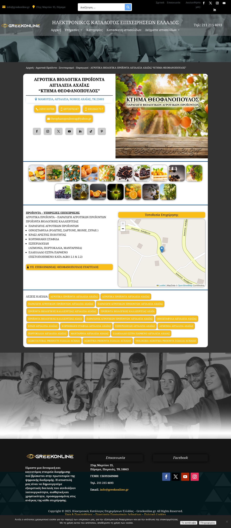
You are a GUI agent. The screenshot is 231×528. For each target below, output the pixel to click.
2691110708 (46, 109)
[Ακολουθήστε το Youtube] (224, 3)
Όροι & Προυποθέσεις (79, 514)
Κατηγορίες (94, 30)
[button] (162, 249)
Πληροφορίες (207, 522)
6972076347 (71, 109)
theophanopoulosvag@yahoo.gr (71, 118)
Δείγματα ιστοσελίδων (161, 30)
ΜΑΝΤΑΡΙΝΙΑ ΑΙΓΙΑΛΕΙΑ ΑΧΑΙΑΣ (89, 333)
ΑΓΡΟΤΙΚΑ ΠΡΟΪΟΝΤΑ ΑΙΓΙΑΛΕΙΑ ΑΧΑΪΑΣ (74, 296)
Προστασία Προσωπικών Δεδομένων (118, 514)
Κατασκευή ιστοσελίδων (124, 30)
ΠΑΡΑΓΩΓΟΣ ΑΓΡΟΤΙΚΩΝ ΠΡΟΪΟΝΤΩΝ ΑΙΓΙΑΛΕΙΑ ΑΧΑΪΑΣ (119, 318)
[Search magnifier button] (128, 7)
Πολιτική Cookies (155, 514)
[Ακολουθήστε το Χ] (210, 3)
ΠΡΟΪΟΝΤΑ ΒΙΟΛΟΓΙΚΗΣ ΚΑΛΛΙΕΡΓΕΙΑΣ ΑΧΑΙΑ (55, 318)
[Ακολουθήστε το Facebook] (203, 3)
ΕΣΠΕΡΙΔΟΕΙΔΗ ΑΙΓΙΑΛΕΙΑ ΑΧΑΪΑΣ (135, 326)
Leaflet (162, 285)
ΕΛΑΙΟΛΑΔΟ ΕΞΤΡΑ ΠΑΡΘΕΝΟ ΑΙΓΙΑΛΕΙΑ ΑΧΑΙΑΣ (141, 333)
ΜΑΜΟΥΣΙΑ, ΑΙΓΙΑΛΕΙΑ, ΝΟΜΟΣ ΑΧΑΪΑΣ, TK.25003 (71, 99)
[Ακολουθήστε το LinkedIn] (214, 10)
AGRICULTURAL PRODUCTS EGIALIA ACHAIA (54, 340)
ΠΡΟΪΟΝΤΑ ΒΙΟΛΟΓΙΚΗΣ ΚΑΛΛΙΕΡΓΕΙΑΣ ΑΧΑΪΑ (128, 311)
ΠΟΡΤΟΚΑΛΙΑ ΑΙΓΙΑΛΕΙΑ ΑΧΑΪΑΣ (47, 333)
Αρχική (56, 30)
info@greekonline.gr (18, 7)
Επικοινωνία (173, 2)
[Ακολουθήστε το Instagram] (217, 3)
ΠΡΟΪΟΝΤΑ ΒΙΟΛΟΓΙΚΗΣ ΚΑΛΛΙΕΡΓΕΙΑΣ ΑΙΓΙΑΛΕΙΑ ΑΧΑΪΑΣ (62, 311)
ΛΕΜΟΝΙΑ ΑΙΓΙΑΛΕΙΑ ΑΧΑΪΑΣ (176, 326)
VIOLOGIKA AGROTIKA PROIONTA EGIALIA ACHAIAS (165, 340)
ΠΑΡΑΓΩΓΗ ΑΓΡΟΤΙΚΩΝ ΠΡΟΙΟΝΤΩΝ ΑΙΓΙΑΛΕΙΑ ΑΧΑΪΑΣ (130, 303)
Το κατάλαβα (188, 522)
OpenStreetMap (185, 285)
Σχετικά (160, 2)
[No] (226, 521)
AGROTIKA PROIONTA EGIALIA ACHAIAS (107, 340)
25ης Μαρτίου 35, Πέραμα (50, 7)
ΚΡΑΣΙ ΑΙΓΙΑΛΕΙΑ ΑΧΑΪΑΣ (42, 326)
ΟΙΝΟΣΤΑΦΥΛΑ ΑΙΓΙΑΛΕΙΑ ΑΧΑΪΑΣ (177, 318)
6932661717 (95, 109)
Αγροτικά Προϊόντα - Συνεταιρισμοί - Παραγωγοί (62, 67)
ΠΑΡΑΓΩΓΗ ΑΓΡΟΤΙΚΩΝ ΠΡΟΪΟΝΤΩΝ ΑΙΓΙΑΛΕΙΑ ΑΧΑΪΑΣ (60, 303)
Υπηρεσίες (72, 30)
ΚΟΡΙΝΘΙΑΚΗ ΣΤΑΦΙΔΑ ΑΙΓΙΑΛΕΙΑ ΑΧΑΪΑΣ (86, 326)
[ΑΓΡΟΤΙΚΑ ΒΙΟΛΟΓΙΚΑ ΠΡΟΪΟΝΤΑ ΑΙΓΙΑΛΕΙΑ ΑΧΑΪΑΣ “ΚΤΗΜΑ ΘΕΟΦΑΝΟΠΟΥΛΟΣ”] (37, 180)
